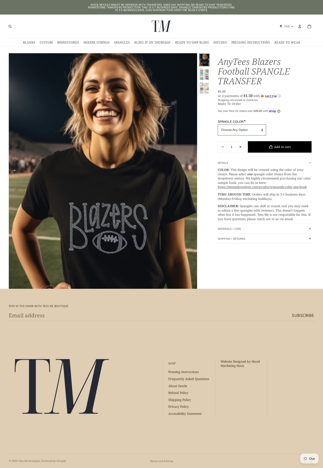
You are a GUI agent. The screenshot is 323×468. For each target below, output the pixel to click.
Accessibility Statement (185, 413)
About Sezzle (177, 386)
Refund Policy (178, 393)
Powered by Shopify (53, 461)
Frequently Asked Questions (188, 379)
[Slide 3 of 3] (204, 88)
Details (223, 163)
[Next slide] (192, 171)
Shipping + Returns (231, 238)
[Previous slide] (13, 171)
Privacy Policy (178, 406)
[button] (265, 96)
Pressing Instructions (183, 372)
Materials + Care (229, 228)
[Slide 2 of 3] (204, 74)
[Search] (10, 26)
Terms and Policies (161, 461)
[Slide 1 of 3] (204, 60)
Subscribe (303, 315)
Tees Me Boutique (29, 461)
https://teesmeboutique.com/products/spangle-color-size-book (262, 187)
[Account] (300, 26)
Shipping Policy (179, 400)
